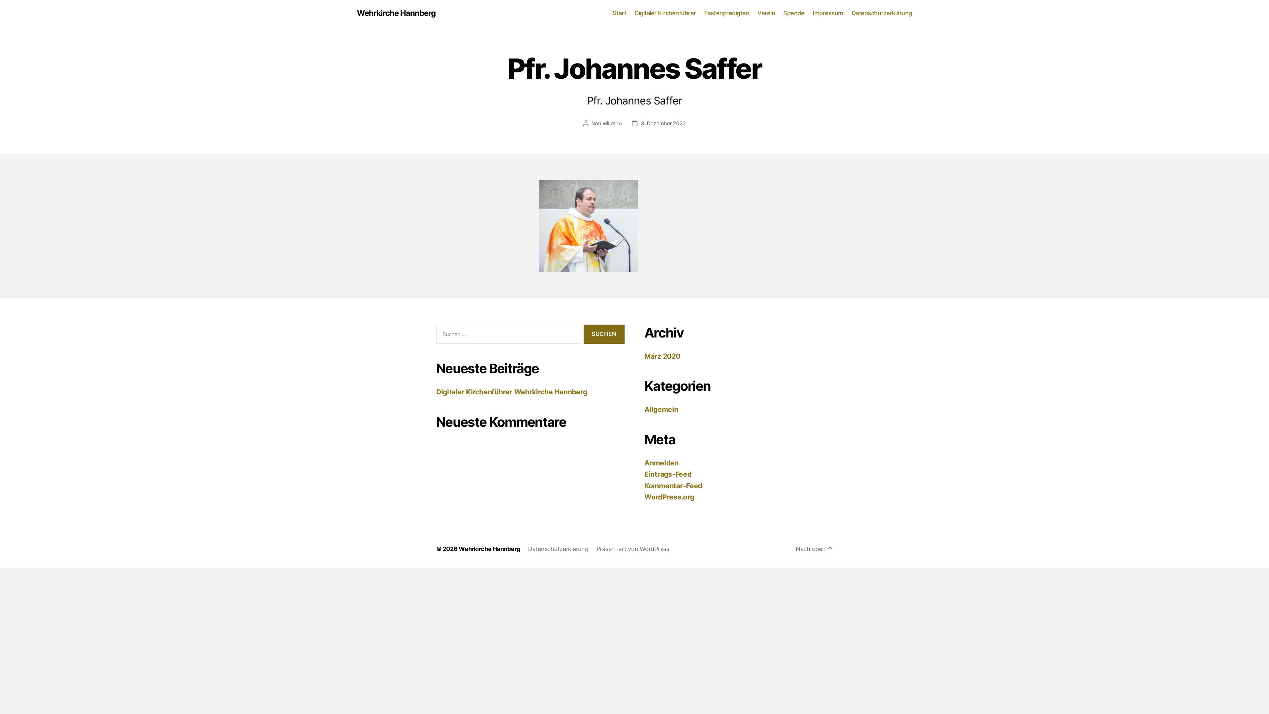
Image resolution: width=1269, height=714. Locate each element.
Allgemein (661, 409)
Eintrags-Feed (668, 474)
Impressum (828, 13)
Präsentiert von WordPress (632, 548)
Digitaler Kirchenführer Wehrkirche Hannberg (511, 392)
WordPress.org (669, 497)
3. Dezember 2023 (663, 123)
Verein (766, 13)
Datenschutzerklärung (882, 13)
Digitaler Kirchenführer (665, 13)
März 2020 (662, 356)
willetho (612, 123)
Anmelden (661, 463)
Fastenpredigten (727, 13)
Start (620, 13)
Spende (793, 13)
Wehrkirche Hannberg (396, 13)
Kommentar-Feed (673, 486)
